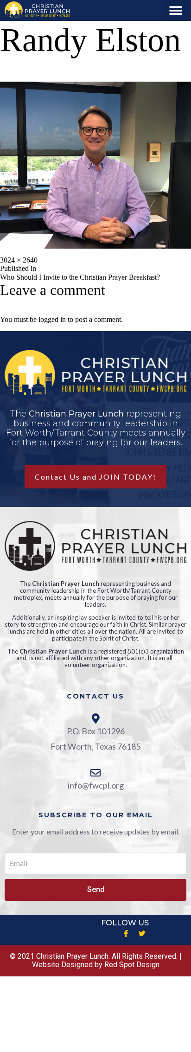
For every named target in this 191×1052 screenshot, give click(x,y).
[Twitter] (142, 934)
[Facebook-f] (126, 934)
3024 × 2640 (19, 260)
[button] (176, 10)
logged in (52, 319)
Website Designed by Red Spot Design (95, 964)
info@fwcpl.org (96, 785)
